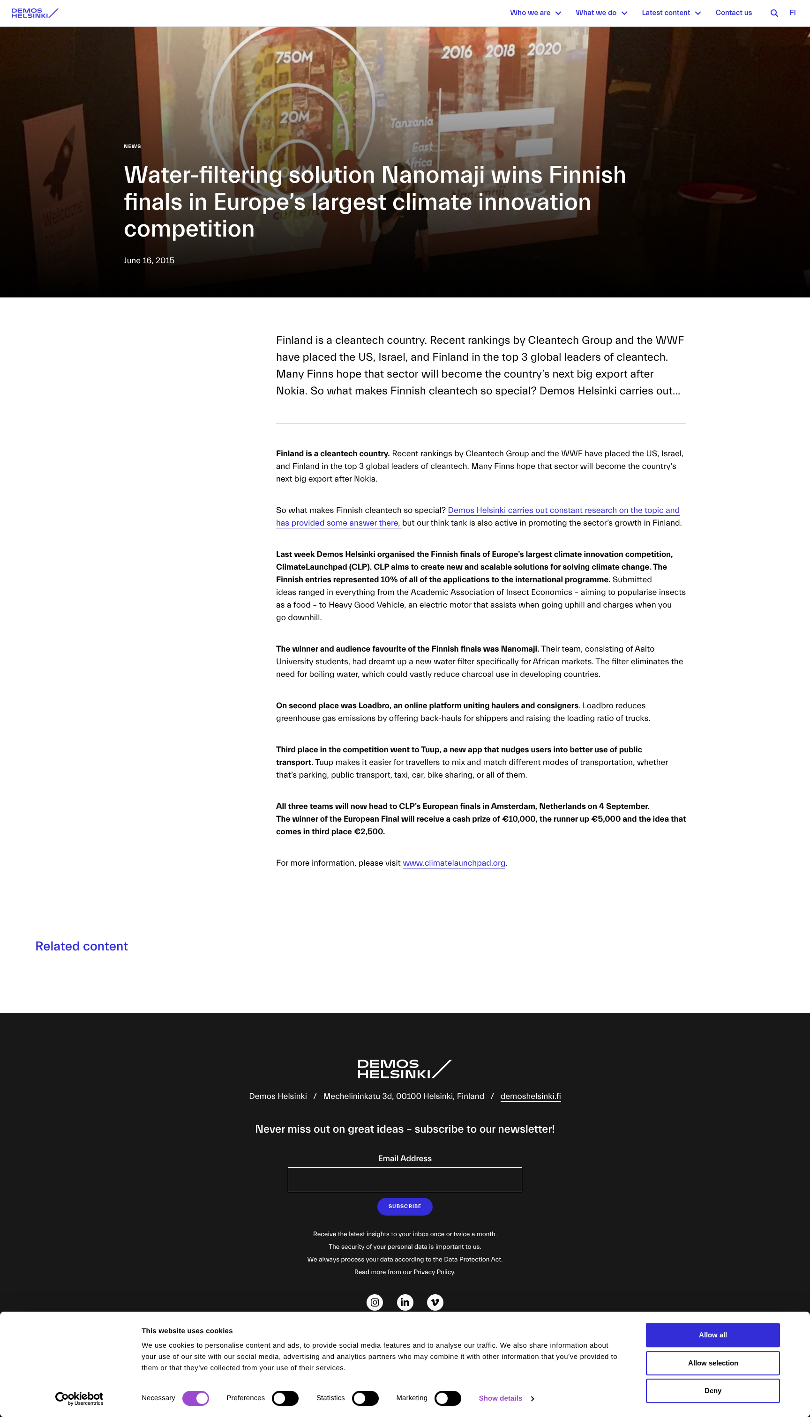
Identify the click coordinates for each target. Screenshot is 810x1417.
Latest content (666, 13)
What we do (596, 13)
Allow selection (713, 1363)
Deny (713, 1391)
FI (792, 13)
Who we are (530, 13)
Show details (501, 1398)
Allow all (713, 1335)
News (133, 146)
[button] (558, 13)
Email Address (405, 1159)
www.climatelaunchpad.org (454, 863)
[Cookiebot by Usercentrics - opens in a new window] (79, 1399)
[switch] (285, 1398)
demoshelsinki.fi (531, 1096)
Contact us (733, 13)
